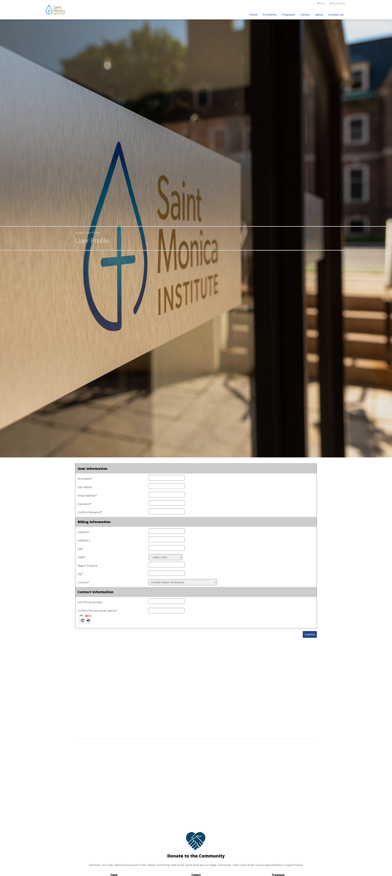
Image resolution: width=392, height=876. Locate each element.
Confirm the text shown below (97, 610)
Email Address (87, 495)
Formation (270, 14)
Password (84, 504)
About (319, 14)
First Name (85, 479)
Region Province (88, 565)
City (80, 549)
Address (84, 532)
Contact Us (336, 14)
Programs (288, 14)
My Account (338, 3)
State (81, 557)
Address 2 (84, 540)
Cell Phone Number (90, 602)
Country (83, 582)
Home (254, 14)
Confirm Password (90, 512)
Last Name (85, 487)
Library (305, 14)
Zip (80, 574)
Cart (321, 3)
